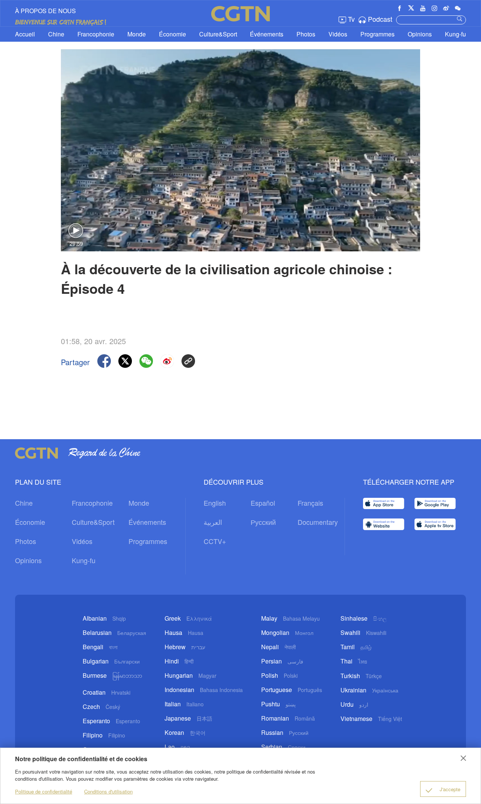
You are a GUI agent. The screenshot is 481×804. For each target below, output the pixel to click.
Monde (136, 34)
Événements (266, 34)
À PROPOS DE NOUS (45, 10)
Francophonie (95, 34)
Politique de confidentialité (43, 791)
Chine (56, 34)
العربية (213, 522)
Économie (172, 34)
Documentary (318, 522)
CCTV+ (215, 541)
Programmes (377, 34)
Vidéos (337, 34)
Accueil (25, 34)
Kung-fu (455, 34)
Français (310, 503)
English (215, 503)
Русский (263, 522)
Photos (305, 34)
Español (263, 503)
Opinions (420, 34)
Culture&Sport (218, 34)
